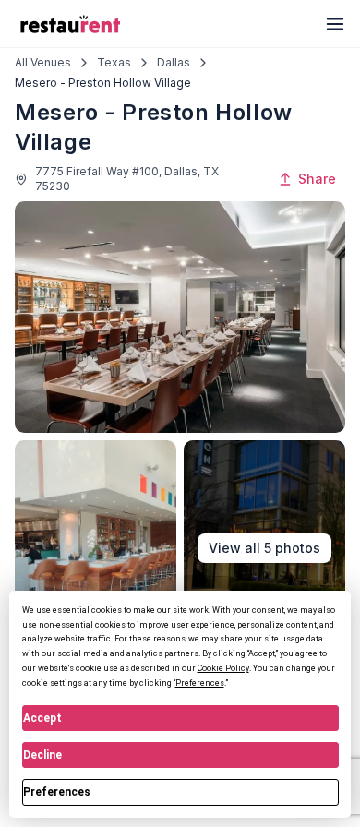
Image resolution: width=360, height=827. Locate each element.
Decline (42, 755)
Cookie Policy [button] (223, 668)
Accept (42, 718)
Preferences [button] (199, 683)
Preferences (56, 791)
